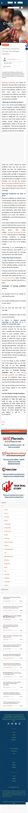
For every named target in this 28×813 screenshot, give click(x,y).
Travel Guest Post (6, 790)
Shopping (6, 578)
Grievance (14, 737)
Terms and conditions (14, 748)
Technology (7, 524)
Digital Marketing (8, 556)
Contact (13, 734)
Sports (6, 513)
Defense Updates (8, 542)
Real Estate (7, 563)
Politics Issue (7, 531)
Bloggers (14, 764)
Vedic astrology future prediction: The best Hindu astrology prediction (12, 664)
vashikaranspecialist (8, 658)
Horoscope (6, 696)
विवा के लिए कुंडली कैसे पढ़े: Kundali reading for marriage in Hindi (12, 673)
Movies (6, 535)
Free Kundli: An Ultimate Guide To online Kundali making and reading (11, 693)
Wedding (6, 560)
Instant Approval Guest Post (17, 793)
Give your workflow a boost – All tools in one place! (14, 446)
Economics (7, 581)
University (6, 574)
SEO (5, 553)
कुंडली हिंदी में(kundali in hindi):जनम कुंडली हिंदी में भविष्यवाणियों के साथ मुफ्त (12, 616)
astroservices (7, 601)
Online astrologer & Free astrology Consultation (11, 598)
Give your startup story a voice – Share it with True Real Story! (13, 496)
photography (7, 527)
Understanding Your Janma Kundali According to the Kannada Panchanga (12, 683)
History (6, 509)
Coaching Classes (8, 549)
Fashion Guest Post (21, 792)
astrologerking (7, 619)
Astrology (5, 44)
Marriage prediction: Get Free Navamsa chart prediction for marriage (10, 626)
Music (5, 567)
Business (6, 545)
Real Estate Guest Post (10, 792)
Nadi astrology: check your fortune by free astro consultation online (12, 607)
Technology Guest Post (15, 790)
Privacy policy (14, 751)
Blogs (14, 762)
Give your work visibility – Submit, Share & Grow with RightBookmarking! (14, 462)
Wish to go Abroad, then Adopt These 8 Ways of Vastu (12, 636)
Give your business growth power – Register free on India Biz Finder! (14, 475)
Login (14, 776)
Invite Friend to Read (14, 431)
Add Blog (14, 767)
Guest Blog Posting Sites (16, 794)
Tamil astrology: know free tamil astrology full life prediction (11, 702)
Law (5, 571)
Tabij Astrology (11, 59)
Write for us (14, 739)
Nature (6, 520)
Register (14, 778)
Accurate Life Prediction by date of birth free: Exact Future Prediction (12, 655)
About (14, 732)
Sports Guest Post (6, 793)
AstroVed (5, 639)
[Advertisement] (14, 147)
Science (6, 585)
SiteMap (14, 781)
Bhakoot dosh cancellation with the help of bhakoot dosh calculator (12, 645)
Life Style (6, 517)
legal (14, 753)
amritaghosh (6, 687)
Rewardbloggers (10, 801)
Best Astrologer (7, 610)
